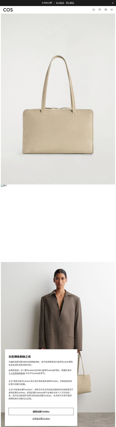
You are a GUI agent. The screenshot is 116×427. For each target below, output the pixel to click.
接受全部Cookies (41, 411)
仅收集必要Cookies (41, 419)
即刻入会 (67, 3)
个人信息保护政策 (17, 373)
